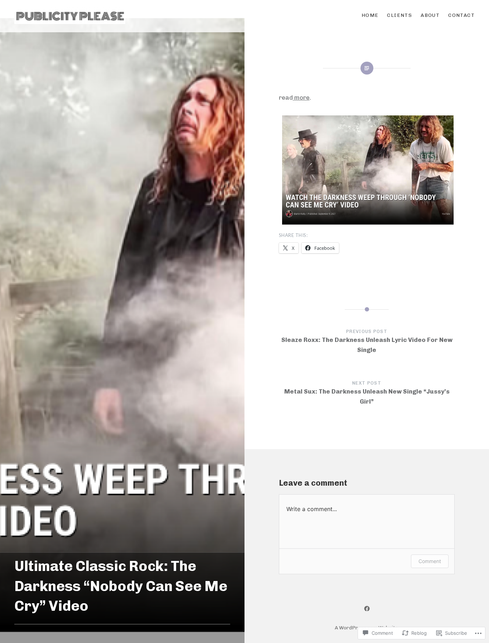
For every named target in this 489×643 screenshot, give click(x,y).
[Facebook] (367, 608)
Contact (461, 15)
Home (370, 15)
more (301, 97)
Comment (429, 561)
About (430, 15)
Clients (399, 15)
